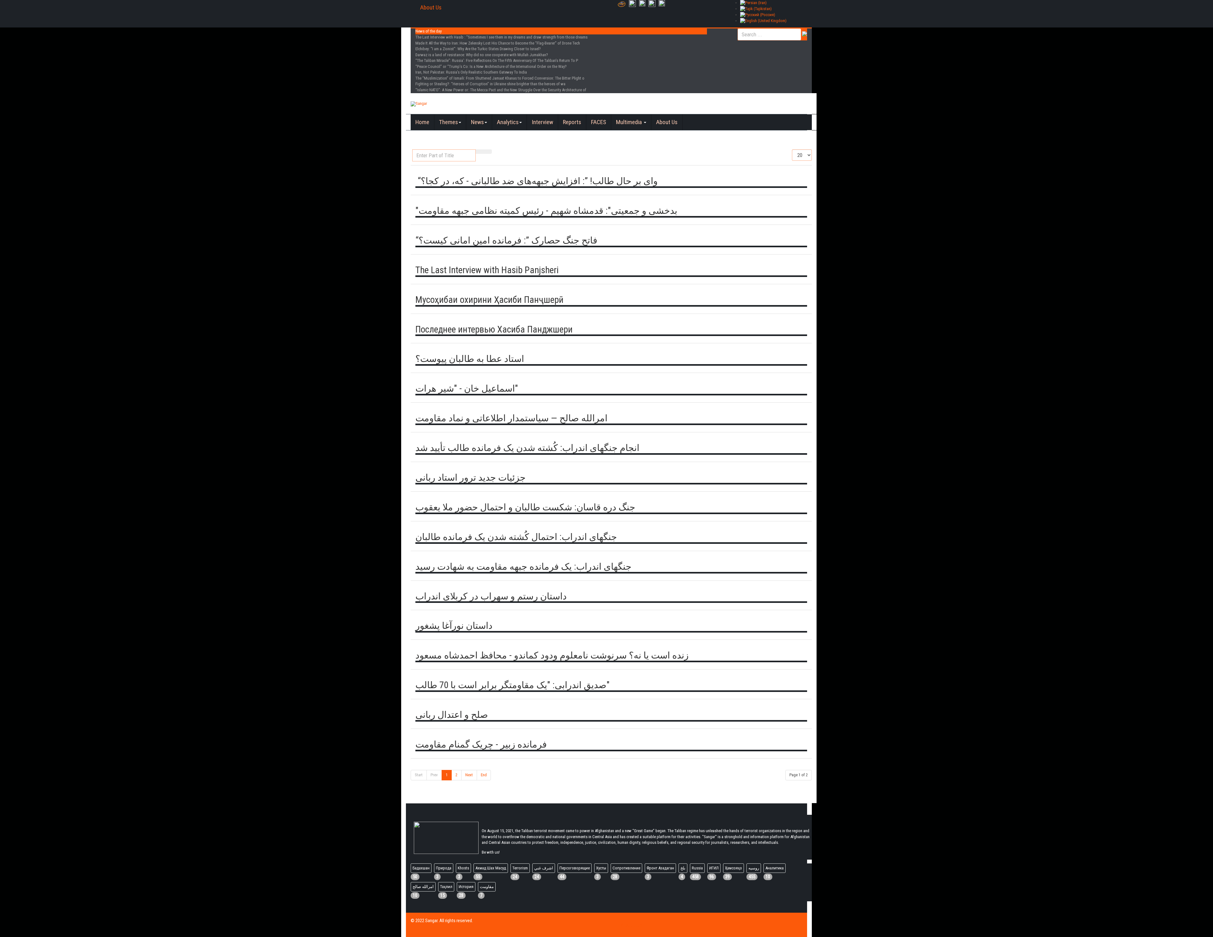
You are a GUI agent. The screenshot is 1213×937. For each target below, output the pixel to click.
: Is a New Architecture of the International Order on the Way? (491, 66)
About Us (431, 7)
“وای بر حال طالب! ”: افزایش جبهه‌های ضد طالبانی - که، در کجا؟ (536, 181)
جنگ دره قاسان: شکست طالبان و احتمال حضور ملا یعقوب (525, 507)
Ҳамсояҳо (733, 868)
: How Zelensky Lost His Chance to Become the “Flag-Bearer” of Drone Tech (497, 43)
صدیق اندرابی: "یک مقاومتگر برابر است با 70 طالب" (512, 685)
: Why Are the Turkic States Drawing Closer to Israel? (478, 48)
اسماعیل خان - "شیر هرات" (466, 388)
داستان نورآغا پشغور (453, 625)
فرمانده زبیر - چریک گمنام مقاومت (481, 744)
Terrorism (520, 868)
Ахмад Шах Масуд (490, 868)
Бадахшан (421, 868)
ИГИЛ (714, 868)
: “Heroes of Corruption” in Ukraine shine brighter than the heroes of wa (490, 83)
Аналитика (774, 868)
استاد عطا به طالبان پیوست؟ (469, 358)
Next (469, 774)
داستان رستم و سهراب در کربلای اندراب (491, 596)
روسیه (753, 868)
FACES (598, 122)
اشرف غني (543, 868)
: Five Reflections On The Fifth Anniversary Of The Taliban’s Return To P (496, 60)
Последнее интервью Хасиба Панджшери (494, 329)
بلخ (682, 868)
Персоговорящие (574, 868)
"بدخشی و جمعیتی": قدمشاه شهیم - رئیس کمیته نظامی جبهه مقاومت (546, 210)
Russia (697, 868)
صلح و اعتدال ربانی (451, 714)
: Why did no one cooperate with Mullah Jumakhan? (481, 54)
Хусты (601, 868)
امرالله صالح (423, 886)
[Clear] (488, 151)
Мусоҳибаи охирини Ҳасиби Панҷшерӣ (489, 299)
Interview (542, 122)
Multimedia (629, 122)
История (466, 886)
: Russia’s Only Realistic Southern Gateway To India (471, 72)
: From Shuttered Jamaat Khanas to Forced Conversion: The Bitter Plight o (499, 78)
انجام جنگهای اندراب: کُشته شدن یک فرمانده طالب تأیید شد (527, 447)
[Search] (480, 151)
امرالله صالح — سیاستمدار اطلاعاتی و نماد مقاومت (511, 418)
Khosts (463, 868)
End (484, 774)
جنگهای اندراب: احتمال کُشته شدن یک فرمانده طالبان (516, 537)
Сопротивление (626, 868)
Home (422, 122)
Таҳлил (446, 886)
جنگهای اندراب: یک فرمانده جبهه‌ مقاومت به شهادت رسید (523, 566)
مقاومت (487, 886)
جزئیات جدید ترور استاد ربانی (470, 477)
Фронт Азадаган (660, 868)
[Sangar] (419, 103)
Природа (443, 868)
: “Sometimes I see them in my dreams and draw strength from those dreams (501, 37)
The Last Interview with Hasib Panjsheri (487, 270)
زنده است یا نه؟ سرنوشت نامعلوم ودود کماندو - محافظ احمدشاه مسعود (552, 655)
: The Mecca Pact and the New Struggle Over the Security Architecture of (500, 89)
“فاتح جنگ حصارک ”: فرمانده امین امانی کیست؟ (506, 240)
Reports (572, 122)
